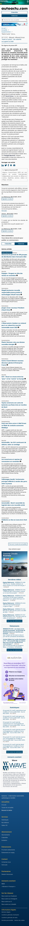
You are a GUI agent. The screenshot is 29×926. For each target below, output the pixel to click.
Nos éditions (5, 822)
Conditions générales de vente (9, 917)
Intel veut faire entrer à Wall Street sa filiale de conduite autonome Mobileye (14, 425)
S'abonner (14, 16)
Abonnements (6, 835)
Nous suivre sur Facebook (9, 896)
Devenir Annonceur (7, 874)
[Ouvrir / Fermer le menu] (3, 19)
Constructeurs (5, 401)
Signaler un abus (7, 199)
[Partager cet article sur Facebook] (8, 165)
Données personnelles (7, 920)
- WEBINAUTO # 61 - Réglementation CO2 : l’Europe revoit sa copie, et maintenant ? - (14, 616)
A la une (4, 805)
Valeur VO (4, 825)
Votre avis (4, 865)
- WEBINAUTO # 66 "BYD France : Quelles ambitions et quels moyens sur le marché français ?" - (14, 585)
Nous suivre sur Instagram (9, 899)
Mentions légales (6, 912)
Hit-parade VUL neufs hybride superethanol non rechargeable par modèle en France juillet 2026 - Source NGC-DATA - (14, 724)
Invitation (4, 840)
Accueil (4, 28)
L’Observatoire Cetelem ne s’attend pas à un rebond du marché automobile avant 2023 (14, 325)
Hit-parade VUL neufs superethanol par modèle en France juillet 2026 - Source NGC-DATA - (14, 712)
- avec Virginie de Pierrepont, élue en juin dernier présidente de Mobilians (14, 632)
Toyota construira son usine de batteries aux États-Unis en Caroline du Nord (14, 405)
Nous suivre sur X (7, 901)
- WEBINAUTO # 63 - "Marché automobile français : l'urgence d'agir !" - (14, 604)
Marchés (4, 271)
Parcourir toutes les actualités (18, 544)
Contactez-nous (6, 862)
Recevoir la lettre (7, 810)
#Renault (11, 37)
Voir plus (4, 211)
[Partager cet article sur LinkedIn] (3, 165)
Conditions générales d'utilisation (10, 915)
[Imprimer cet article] (11, 165)
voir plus (9, 180)
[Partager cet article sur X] (6, 165)
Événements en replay (8, 852)
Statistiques (5, 820)
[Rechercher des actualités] (26, 19)
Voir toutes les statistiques (14, 752)
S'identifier (14, 12)
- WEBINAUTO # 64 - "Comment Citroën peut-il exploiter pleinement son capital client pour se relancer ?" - (14, 598)
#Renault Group (20, 37)
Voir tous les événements (14, 621)
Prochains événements (8, 850)
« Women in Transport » (8, 886)
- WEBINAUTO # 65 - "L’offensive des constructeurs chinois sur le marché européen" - (14, 591)
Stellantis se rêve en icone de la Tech (14, 520)
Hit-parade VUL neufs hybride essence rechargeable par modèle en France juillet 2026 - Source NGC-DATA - (14, 732)
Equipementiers (6, 32)
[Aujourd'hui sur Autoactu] (14, 8)
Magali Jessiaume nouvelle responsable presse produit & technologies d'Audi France (12, 292)
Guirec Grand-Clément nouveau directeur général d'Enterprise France (13, 363)
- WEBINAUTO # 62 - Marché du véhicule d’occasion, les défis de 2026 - (14, 610)
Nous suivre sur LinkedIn (9, 904)
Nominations (5, 288)
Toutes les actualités (7, 807)
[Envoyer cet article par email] (14, 165)
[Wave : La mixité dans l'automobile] (14, 766)
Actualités (4, 30)
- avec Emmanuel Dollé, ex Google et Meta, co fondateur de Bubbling (14, 643)
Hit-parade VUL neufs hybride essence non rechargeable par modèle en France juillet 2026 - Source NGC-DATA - (14, 739)
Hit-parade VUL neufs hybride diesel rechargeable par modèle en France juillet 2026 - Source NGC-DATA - (13, 747)
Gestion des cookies (19, 920)
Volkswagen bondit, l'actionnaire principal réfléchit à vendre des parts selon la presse (14, 481)
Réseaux (15, 252)
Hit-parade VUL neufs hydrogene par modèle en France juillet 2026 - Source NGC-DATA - (14, 717)
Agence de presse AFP (11, 170)
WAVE (3, 884)
